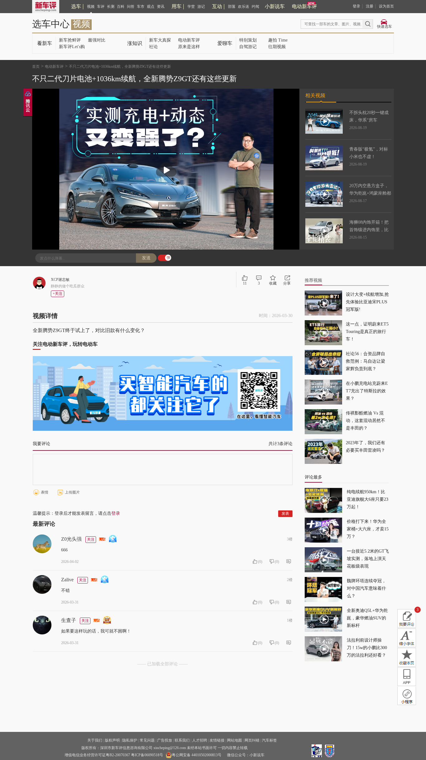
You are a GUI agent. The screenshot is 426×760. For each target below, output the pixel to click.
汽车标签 (269, 740)
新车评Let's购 (72, 46)
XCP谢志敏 (60, 279)
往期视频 (277, 46)
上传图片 (72, 492)
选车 (76, 6)
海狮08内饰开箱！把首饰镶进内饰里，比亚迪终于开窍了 (369, 230)
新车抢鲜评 (70, 40)
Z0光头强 (71, 539)
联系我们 (182, 740)
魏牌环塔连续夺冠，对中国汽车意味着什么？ (366, 588)
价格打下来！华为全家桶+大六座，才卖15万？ (368, 529)
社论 (153, 46)
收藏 (273, 283)
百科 (120, 6)
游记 (201, 6)
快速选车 (384, 26)
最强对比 (96, 40)
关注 (90, 539)
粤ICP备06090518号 (147, 755)
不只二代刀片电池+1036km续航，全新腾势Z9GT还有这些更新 (120, 66)
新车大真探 (160, 40)
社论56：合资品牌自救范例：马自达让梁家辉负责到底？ (365, 361)
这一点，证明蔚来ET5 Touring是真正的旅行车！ (367, 331)
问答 (130, 6)
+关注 (57, 293)
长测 (110, 6)
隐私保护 (129, 740)
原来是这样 (189, 46)
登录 (356, 6)
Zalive (67, 579)
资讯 (160, 6)
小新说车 (275, 6)
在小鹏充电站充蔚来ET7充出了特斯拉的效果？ (367, 391)
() (260, 561)
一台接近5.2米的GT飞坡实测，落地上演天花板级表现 (368, 559)
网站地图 (234, 740)
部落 (231, 6)
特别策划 (248, 40)
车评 (100, 6)
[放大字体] (406, 637)
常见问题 (147, 740)
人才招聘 (199, 740)
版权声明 (112, 740)
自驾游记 (248, 46)
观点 (150, 6)
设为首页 (386, 6)
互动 (217, 6)
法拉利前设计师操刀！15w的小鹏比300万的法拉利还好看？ (367, 648)
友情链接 (217, 740)
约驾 (255, 6)
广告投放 (164, 740)
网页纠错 (251, 740)
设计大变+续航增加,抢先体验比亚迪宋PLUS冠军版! (367, 302)
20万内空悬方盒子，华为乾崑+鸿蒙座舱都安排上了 (370, 193)
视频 (90, 6)
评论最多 (313, 477)
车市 (140, 6)
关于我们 (94, 740)
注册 (369, 6)
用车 (177, 6)
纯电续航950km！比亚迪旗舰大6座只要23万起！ (367, 499)
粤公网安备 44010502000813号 (196, 755)
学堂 (191, 6)
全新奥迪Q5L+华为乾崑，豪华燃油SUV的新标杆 (367, 618)
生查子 (68, 620)
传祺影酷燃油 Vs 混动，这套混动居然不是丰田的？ (365, 420)
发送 (146, 258)
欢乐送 (243, 6)
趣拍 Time (278, 40)
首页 (36, 66)
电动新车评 (304, 6)
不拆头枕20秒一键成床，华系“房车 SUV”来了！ (369, 120)
